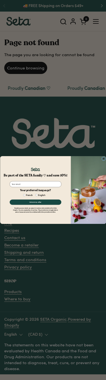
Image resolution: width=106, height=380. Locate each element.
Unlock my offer (35, 202)
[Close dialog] (103, 158)
